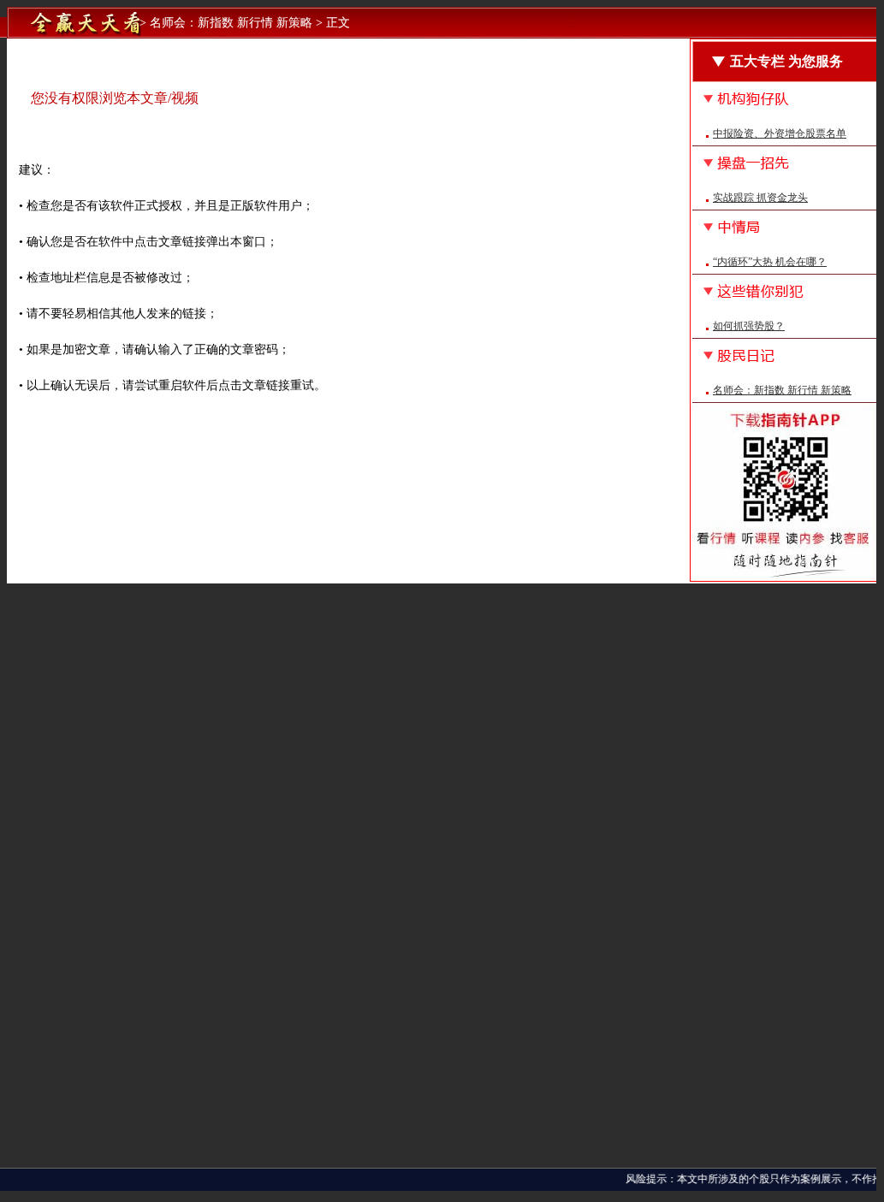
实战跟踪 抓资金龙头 (760, 198)
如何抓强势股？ (749, 326)
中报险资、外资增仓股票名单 (779, 133)
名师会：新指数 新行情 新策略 (782, 390)
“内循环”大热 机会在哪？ (770, 262)
